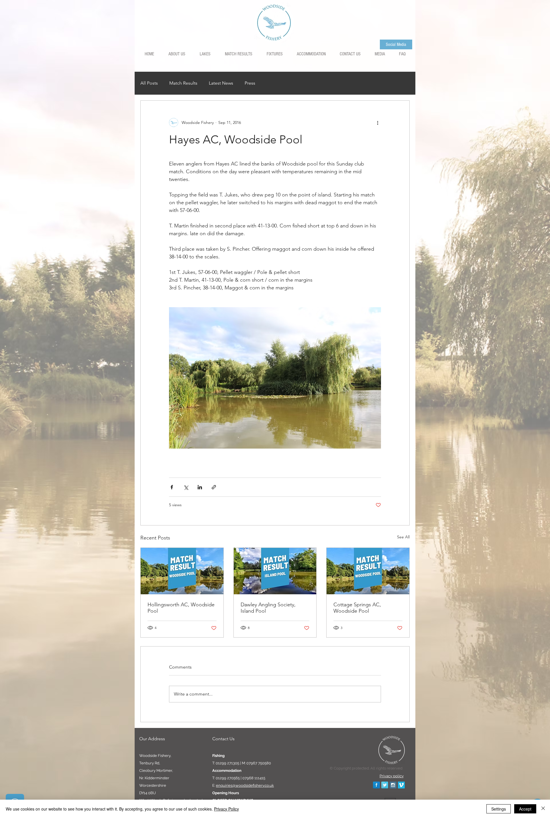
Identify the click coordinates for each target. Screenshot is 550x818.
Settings (498, 809)
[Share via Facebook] (171, 487)
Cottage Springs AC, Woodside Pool (357, 607)
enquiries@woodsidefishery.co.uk (245, 785)
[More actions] (377, 122)
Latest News (221, 83)
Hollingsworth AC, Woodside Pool (181, 607)
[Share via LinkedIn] (200, 487)
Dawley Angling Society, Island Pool (268, 607)
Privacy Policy (226, 809)
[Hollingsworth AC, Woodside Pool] (182, 571)
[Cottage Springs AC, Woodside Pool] (368, 571)
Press (250, 83)
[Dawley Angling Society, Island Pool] (275, 571)
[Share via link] (214, 487)
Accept (525, 809)
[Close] (543, 808)
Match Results (183, 83)
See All (403, 537)
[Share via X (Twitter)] (185, 487)
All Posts (149, 83)
